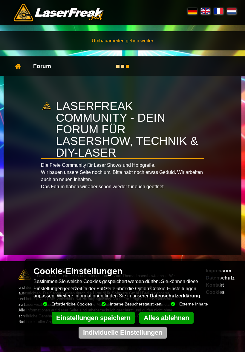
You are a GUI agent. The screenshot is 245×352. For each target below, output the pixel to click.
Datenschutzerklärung (175, 295)
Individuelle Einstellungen (122, 332)
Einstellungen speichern (93, 318)
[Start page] (21, 66)
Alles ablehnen (166, 318)
